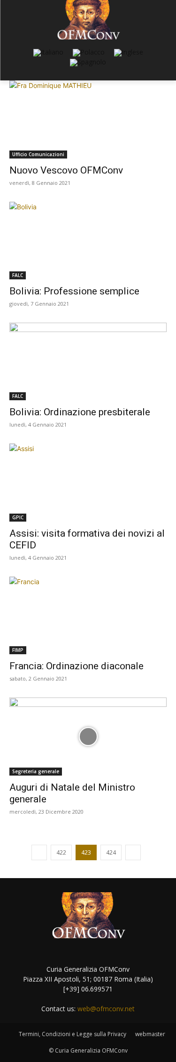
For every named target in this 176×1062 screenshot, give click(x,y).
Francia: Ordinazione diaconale (76, 666)
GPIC (17, 517)
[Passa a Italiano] (48, 52)
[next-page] (133, 852)
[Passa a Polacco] (88, 52)
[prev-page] (39, 852)
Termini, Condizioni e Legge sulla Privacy (72, 1034)
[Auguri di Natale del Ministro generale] (88, 736)
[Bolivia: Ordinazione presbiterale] (88, 361)
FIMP (17, 650)
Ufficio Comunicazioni (38, 154)
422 (61, 852)
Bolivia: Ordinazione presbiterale (79, 412)
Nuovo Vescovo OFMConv (66, 170)
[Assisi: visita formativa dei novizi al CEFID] (88, 482)
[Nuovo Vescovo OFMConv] (88, 119)
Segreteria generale (35, 771)
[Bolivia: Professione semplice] (88, 240)
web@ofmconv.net (106, 1008)
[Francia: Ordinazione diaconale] (88, 615)
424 (111, 852)
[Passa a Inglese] (128, 52)
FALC (17, 275)
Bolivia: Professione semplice (74, 291)
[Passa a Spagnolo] (88, 62)
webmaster (150, 1034)
